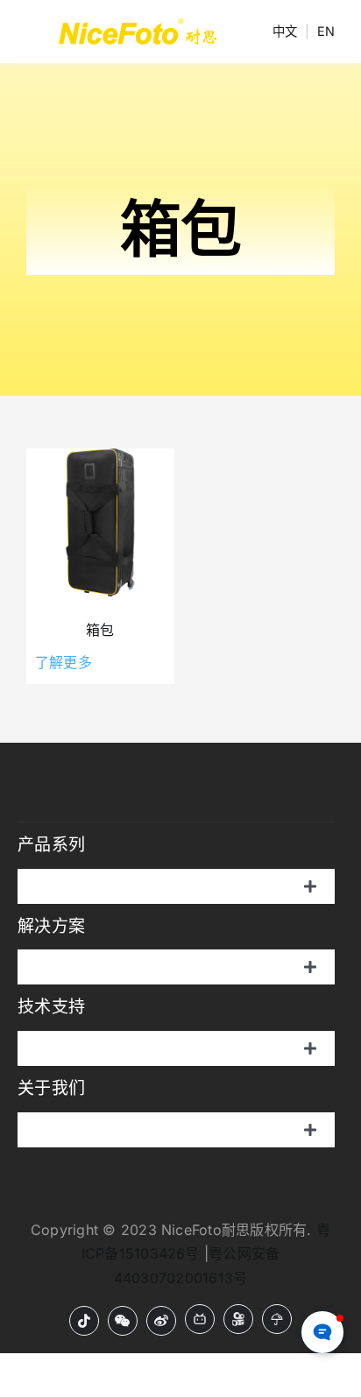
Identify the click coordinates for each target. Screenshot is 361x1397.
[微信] (123, 1321)
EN (326, 31)
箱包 (100, 630)
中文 (285, 31)
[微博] (161, 1321)
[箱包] (100, 522)
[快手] (238, 1319)
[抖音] (84, 1321)
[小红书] (277, 1319)
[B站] (200, 1319)
